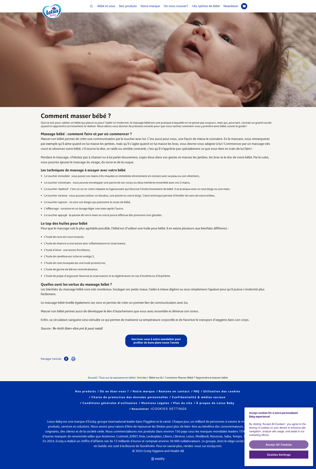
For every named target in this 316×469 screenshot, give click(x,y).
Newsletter (230, 6)
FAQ (197, 391)
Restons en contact (174, 391)
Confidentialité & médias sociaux (199, 397)
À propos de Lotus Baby (215, 403)
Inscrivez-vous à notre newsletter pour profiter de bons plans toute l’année (156, 340)
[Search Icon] (91, 6)
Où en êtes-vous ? (114, 391)
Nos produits (128, 6)
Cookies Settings (169, 408)
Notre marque (150, 6)
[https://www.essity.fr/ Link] (158, 459)
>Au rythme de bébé (206, 6)
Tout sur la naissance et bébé (117, 377)
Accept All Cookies (279, 444)
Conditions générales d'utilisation (110, 403)
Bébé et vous (106, 6)
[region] (278, 436)
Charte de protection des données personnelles (129, 397)
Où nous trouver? (176, 6)
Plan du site (182, 403)
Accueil (92, 377)
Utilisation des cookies (221, 391)
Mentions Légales (155, 403)
